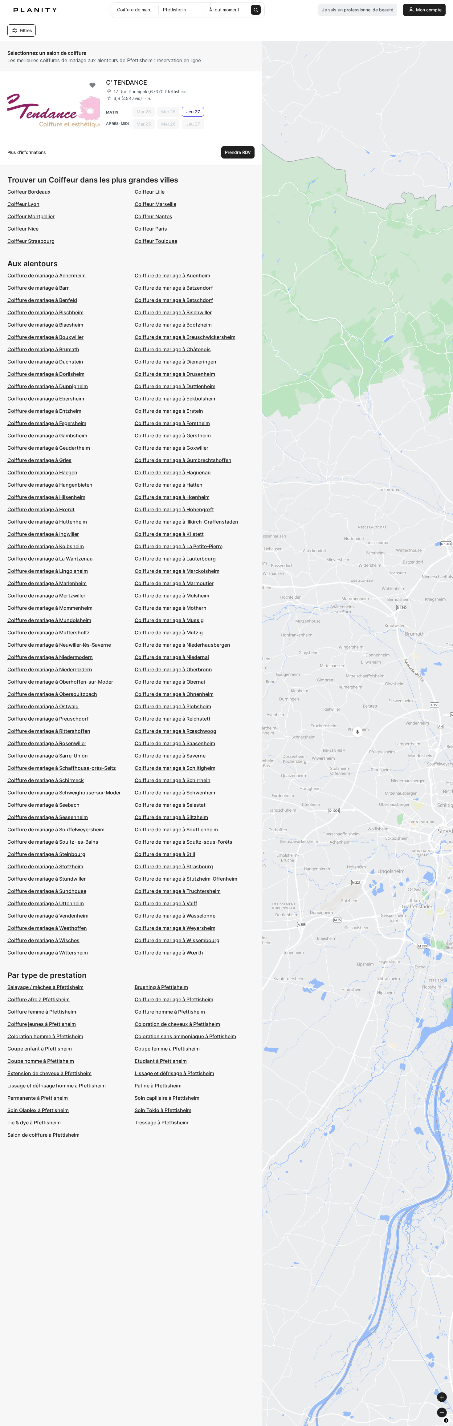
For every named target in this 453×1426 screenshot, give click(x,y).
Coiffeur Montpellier (31, 216)
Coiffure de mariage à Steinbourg (46, 854)
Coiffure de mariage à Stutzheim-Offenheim (186, 879)
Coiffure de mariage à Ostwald (43, 706)
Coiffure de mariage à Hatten (168, 485)
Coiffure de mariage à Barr (38, 288)
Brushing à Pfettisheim (161, 987)
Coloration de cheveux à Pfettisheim (177, 1024)
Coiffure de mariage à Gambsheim (47, 435)
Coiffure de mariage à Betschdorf (174, 300)
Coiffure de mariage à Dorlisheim (45, 374)
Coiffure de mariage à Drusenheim (175, 374)
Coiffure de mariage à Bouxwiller (45, 337)
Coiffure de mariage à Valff (166, 903)
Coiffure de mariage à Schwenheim (176, 792)
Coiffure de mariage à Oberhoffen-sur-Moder (60, 682)
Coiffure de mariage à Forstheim (172, 423)
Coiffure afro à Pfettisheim (38, 999)
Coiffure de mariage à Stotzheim (45, 866)
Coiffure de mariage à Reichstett (172, 719)
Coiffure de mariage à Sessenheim (47, 817)
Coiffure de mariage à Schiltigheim (175, 768)
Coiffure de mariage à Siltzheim (171, 817)
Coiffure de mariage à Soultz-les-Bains (52, 842)
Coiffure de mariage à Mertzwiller (46, 595)
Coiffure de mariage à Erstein (169, 411)
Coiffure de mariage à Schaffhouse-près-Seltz (61, 768)
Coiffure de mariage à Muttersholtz (48, 632)
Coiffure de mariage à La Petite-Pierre (178, 546)
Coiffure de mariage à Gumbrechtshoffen (183, 460)
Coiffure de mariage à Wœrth (169, 953)
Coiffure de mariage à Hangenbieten (49, 485)
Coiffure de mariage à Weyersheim (175, 928)
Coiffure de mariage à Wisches (43, 940)
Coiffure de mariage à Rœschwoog (175, 731)
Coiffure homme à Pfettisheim (170, 1012)
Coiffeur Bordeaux (29, 192)
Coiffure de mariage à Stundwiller (46, 879)
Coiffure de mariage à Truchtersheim (178, 891)
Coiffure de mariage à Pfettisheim (174, 999)
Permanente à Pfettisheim (37, 1098)
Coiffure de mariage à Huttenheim (47, 522)
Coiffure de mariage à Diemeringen (175, 362)
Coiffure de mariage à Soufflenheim (176, 829)
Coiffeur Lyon (23, 204)
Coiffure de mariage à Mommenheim (49, 608)
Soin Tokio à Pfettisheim (163, 1110)
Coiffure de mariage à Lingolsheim (47, 571)
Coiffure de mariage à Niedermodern (50, 657)
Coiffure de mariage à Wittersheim (47, 953)
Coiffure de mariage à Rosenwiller (46, 743)
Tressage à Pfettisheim (161, 1122)
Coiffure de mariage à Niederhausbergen (182, 645)
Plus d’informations (26, 152)
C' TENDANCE (126, 82)
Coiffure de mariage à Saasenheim (175, 743)
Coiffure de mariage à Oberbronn (173, 669)
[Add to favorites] (92, 85)
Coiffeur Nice (23, 229)
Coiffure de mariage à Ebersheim (45, 399)
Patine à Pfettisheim (158, 1086)
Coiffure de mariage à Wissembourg (177, 940)
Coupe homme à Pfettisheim (40, 1061)
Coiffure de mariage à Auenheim (172, 275)
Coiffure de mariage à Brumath (43, 349)
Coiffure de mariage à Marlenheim (47, 583)
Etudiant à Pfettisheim (161, 1061)
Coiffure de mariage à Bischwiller (173, 312)
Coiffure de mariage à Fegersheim (46, 423)
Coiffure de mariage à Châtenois (173, 349)
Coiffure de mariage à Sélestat (170, 805)
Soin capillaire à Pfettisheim (167, 1098)
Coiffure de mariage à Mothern (170, 608)
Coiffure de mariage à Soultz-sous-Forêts (183, 842)
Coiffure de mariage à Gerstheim (173, 435)
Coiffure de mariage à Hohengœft (174, 509)
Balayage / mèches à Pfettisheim (45, 987)
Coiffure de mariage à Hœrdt (41, 509)
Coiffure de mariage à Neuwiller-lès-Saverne (59, 645)
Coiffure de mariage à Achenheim (46, 275)
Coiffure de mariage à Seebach (43, 805)
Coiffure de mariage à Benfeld (42, 300)
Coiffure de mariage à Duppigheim (47, 386)
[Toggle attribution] (446, 1420)
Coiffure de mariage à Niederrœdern (49, 669)
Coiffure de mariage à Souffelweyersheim (55, 829)
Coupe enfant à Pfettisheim (39, 1049)
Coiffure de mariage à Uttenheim (45, 903)
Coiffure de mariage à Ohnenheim (174, 694)
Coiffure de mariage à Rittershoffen (48, 731)
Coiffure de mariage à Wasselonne (175, 916)
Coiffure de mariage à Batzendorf (174, 288)
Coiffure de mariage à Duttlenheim (175, 386)
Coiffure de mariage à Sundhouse (46, 891)
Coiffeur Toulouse (156, 241)
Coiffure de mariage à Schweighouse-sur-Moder (64, 792)
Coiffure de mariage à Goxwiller (171, 448)
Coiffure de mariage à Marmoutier (174, 583)
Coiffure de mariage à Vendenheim (47, 916)
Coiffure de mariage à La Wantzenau (50, 559)
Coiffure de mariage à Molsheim (172, 595)
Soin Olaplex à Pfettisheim (38, 1110)
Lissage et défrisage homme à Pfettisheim (56, 1086)
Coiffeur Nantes (153, 216)
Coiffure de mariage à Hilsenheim (46, 497)
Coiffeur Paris (151, 229)
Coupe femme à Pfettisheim (167, 1049)
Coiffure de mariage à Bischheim (45, 312)
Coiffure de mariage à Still (165, 854)
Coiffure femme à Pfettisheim (41, 1012)
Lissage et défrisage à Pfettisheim (174, 1073)
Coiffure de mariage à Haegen (42, 472)
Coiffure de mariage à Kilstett (169, 534)
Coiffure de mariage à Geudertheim (48, 448)
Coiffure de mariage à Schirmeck (45, 780)
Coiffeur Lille (150, 192)
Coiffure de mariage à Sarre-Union (47, 756)
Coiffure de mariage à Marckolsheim (177, 571)
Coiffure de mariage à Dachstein (45, 362)
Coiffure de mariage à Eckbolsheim (176, 399)
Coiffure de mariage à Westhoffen (47, 928)
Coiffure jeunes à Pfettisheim (41, 1024)
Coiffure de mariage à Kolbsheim (45, 546)
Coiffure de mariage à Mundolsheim (49, 620)
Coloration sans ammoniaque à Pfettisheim (185, 1036)
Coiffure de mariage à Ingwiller (43, 534)
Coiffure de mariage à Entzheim (44, 411)
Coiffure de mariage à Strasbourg (174, 866)
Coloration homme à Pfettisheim (45, 1036)
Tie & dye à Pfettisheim (34, 1122)
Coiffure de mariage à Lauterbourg (175, 559)
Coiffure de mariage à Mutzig (169, 632)
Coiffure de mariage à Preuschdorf (48, 719)
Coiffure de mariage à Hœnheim (172, 497)
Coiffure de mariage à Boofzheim (173, 325)
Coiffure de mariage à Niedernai (172, 657)
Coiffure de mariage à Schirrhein (172, 780)
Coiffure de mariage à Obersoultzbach (52, 694)
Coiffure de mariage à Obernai (170, 682)
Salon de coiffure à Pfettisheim (43, 1135)
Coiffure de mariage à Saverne (170, 756)
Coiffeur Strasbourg (31, 241)
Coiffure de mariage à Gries (39, 460)
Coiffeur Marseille (155, 204)
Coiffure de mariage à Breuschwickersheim (185, 337)
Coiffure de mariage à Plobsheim (173, 706)
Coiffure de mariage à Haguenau (173, 472)
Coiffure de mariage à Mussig (169, 620)
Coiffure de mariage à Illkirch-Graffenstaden (186, 522)
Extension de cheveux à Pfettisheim (49, 1073)
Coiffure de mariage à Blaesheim (45, 325)
